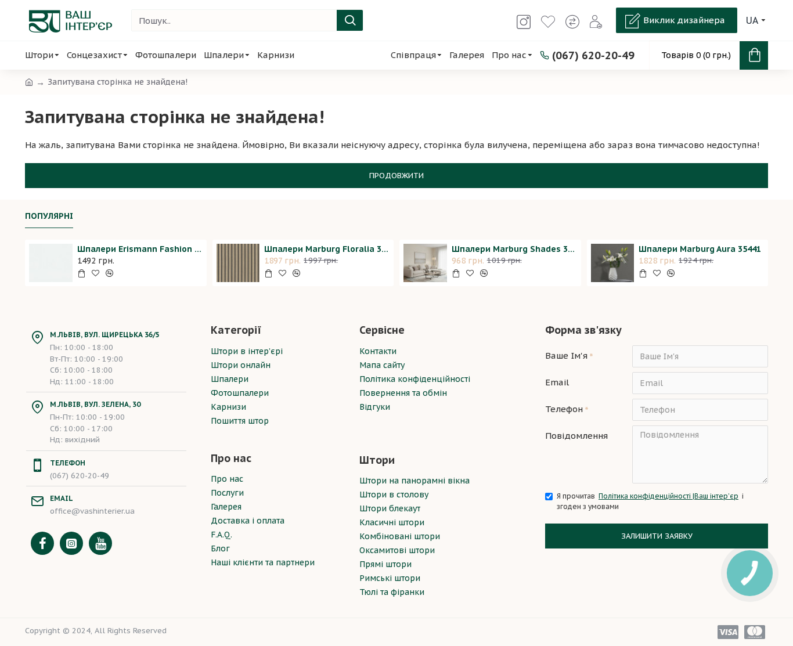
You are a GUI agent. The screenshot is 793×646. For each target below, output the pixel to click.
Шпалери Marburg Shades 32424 (514, 249)
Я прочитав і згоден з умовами (650, 501)
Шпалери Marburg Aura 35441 (700, 249)
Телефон (564, 408)
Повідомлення (576, 435)
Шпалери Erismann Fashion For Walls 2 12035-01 (140, 249)
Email (557, 382)
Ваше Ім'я (566, 355)
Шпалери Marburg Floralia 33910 (327, 249)
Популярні (49, 216)
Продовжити (396, 176)
